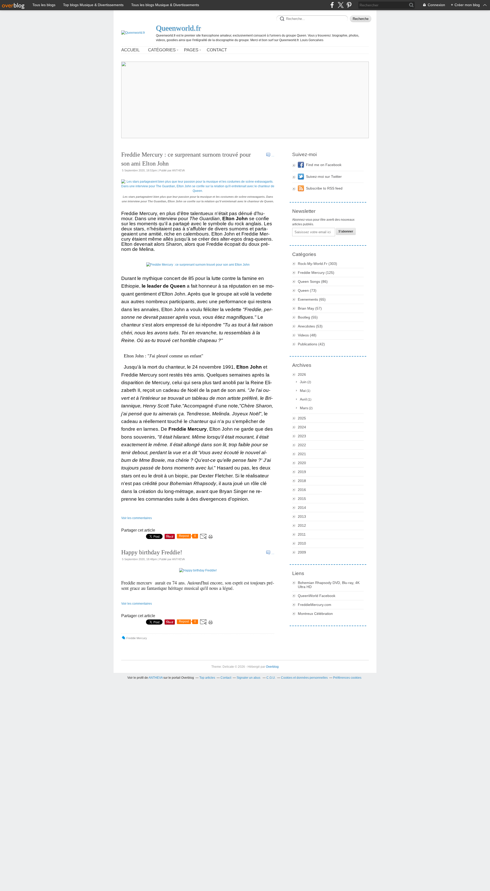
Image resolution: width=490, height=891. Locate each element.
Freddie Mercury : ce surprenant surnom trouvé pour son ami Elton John (186, 159)
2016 (302, 490)
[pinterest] (349, 5)
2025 (302, 418)
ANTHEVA (156, 677)
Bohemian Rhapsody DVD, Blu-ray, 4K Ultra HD (329, 585)
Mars (304, 408)
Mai (303, 391)
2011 (302, 534)
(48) (307, 335)
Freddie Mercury (187, 429)
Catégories (162, 50)
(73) (307, 290)
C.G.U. (271, 677)
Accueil (130, 50)
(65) (312, 299)
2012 (302, 525)
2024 (302, 427)
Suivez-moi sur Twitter (324, 176)
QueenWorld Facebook (316, 596)
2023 (302, 436)
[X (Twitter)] (340, 5)
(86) (313, 281)
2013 (302, 516)
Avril (303, 399)
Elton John (235, 218)
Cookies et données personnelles (304, 677)
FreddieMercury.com (314, 605)
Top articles (207, 677)
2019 (302, 472)
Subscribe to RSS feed (324, 188)
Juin (303, 382)
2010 (302, 543)
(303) (317, 264)
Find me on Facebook (323, 165)
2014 (302, 508)
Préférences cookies (347, 677)
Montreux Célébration (315, 614)
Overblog (272, 667)
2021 (302, 454)
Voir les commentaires (136, 518)
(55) (308, 317)
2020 (302, 463)
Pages (191, 50)
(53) (310, 326)
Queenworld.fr (178, 28)
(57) (310, 308)
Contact (217, 50)
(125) (316, 273)
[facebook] (332, 5)
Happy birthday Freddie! (151, 552)
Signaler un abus (249, 677)
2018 (302, 481)
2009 (302, 552)
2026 (302, 374)
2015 (302, 499)
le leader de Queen (164, 286)
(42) (311, 344)
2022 (302, 445)
